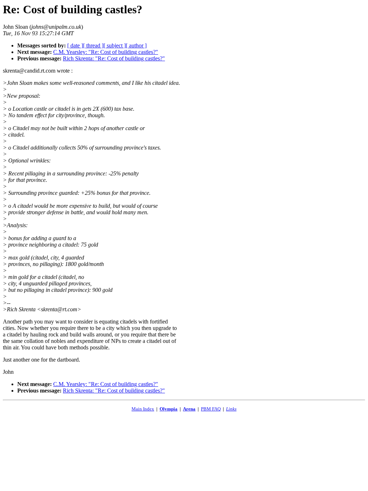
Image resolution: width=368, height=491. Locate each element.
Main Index (143, 409)
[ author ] (136, 45)
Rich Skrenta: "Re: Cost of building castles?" (114, 58)
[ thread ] (93, 45)
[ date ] (75, 45)
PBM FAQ (211, 409)
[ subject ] (115, 45)
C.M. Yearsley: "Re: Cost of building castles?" (105, 52)
